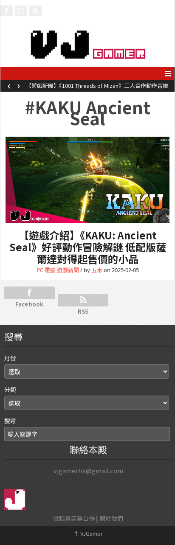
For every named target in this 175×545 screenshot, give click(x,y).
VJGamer (88, 533)
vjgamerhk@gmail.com (88, 470)
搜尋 (10, 420)
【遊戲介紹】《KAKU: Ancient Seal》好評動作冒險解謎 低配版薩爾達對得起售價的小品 (87, 247)
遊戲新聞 (68, 270)
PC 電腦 (46, 270)
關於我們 (111, 518)
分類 (10, 389)
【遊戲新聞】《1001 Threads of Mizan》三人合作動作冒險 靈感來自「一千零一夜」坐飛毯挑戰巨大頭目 (97, 88)
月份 (10, 358)
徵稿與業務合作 (74, 518)
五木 (96, 270)
